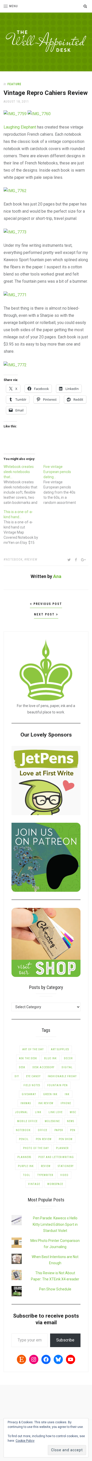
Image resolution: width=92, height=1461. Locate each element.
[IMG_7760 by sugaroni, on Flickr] (39, 113)
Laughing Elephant (20, 127)
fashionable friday (62, 1076)
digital (67, 1067)
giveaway (29, 1094)
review (31, 559)
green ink (50, 1094)
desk (22, 1067)
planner (62, 1148)
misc (73, 1112)
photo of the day (36, 1148)
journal (21, 1112)
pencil (24, 1139)
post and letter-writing (56, 1157)
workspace (55, 1184)
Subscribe (65, 1340)
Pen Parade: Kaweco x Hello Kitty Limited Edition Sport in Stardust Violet (55, 1224)
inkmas (25, 1103)
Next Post (45, 614)
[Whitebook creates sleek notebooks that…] (23, 484)
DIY (17, 1076)
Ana (57, 576)
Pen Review (44, 1139)
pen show (66, 1139)
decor (68, 1058)
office (42, 1130)
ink (67, 1094)
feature (14, 84)
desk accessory (43, 1067)
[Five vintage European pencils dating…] (63, 484)
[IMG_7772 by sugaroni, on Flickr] (15, 364)
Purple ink (26, 1166)
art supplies (60, 1049)
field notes (32, 1085)
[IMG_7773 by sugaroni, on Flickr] (15, 231)
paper (58, 1130)
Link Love (56, 1112)
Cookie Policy (25, 1441)
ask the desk (28, 1058)
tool (26, 1175)
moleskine (52, 1121)
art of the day (33, 1049)
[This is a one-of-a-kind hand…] (23, 527)
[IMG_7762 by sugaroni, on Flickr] (15, 190)
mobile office (27, 1121)
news (70, 1121)
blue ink (50, 1058)
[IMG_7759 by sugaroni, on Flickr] (15, 113)
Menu (13, 6)
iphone (66, 1103)
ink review (45, 1103)
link (38, 1112)
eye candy (33, 1076)
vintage (34, 1184)
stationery (66, 1166)
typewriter (45, 1175)
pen (72, 1130)
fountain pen (57, 1085)
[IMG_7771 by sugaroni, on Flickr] (15, 294)
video (64, 1175)
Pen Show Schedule (55, 1289)
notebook (14, 559)
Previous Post (47, 604)
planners (24, 1157)
